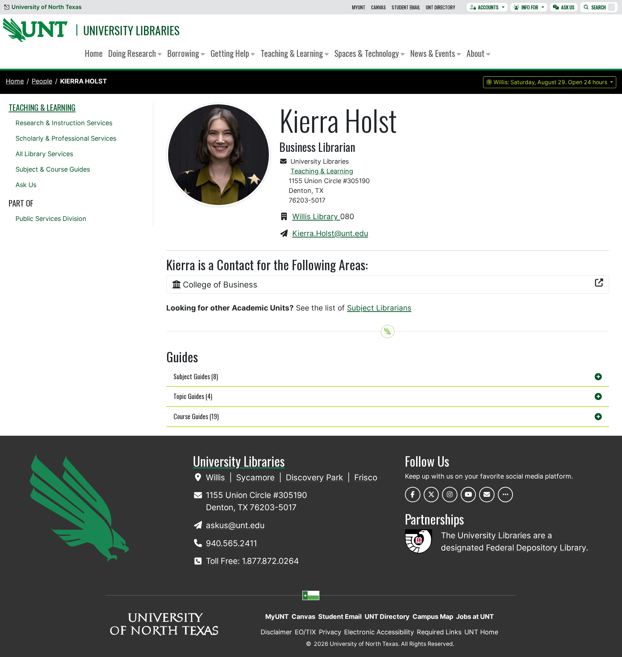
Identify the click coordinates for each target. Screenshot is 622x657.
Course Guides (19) (196, 416)
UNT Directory (440, 7)
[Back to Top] (388, 331)
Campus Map (433, 616)
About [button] (476, 53)
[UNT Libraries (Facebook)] (412, 494)
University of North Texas (47, 7)
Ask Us (567, 7)
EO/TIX (305, 632)
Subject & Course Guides (52, 169)
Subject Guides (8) (195, 376)
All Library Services (44, 154)
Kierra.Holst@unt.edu (330, 233)
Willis (216, 477)
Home (94, 53)
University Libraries (131, 30)
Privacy (330, 632)
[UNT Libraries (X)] (431, 494)
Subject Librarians (379, 307)
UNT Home (481, 632)
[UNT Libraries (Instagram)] (450, 494)
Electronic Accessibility (379, 632)
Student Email (406, 7)
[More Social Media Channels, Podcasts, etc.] (505, 494)
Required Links (439, 632)
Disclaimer (276, 632)
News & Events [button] (433, 53)
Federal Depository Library (536, 547)
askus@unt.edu (235, 525)
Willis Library (316, 216)
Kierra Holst (83, 81)
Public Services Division (50, 218)
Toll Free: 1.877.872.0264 (252, 561)
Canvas (378, 7)
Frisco (365, 477)
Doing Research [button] (133, 53)
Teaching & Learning (321, 171)
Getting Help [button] (231, 53)
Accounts (488, 7)
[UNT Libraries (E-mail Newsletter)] (487, 494)
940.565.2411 (231, 543)
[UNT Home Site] (79, 507)
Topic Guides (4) (192, 396)
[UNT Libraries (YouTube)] (468, 494)
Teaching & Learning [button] (293, 53)
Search (602, 7)
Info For (530, 7)
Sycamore (256, 477)
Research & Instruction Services (63, 123)
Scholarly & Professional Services (65, 138)
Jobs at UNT (475, 616)
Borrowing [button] (184, 53)
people (42, 81)
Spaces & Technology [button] (367, 53)
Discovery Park (315, 477)
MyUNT (358, 7)
